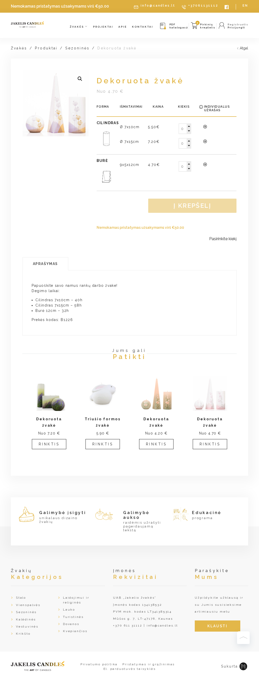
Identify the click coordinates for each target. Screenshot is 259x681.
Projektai (103, 26)
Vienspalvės (28, 605)
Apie (122, 26)
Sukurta (229, 666)
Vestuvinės (27, 626)
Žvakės (77, 26)
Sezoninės (77, 48)
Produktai (46, 48)
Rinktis (49, 444)
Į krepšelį (192, 205)
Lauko (69, 609)
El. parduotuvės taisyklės (129, 669)
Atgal (244, 48)
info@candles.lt (158, 5)
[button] (79, 78)
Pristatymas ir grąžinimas (148, 664)
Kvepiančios (75, 631)
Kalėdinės (26, 619)
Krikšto (23, 633)
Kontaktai (142, 26)
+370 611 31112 (127, 625)
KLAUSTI (217, 626)
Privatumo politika (99, 664)
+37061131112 (203, 5)
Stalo (21, 597)
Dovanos (71, 624)
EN (245, 5)
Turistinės (73, 617)
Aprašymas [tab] (45, 264)
